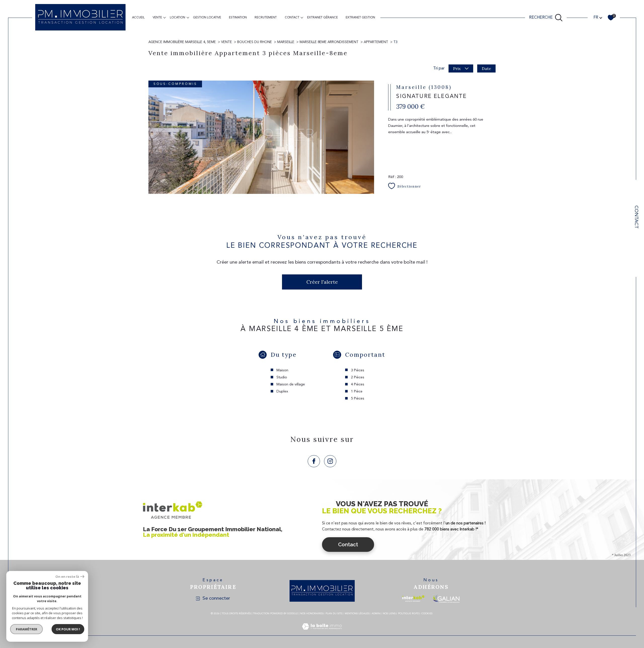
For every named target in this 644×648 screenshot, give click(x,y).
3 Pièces (357, 370)
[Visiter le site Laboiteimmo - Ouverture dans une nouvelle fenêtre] (321, 633)
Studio (281, 377)
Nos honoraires (311, 613)
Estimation (238, 17)
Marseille (285, 42)
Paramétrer (26, 629)
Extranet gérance (322, 17)
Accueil (138, 17)
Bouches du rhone (254, 42)
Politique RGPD (408, 613)
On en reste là (67, 577)
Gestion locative (207, 17)
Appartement (376, 42)
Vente (157, 17)
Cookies (426, 613)
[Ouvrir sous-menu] (164, 17)
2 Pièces (357, 377)
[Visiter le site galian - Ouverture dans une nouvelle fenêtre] (446, 598)
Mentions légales (357, 613)
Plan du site (334, 613)
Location (177, 17)
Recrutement (266, 17)
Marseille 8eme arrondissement (329, 42)
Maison (282, 370)
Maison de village (290, 384)
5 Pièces (357, 398)
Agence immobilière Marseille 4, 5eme (182, 42)
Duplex (282, 391)
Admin (376, 613)
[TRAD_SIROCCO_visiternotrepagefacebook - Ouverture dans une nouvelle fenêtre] (314, 461)
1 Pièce (357, 391)
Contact (636, 217)
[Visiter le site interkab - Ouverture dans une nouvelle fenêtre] (413, 598)
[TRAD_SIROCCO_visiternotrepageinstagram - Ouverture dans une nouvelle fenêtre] (330, 461)
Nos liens (389, 613)
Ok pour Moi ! (68, 629)
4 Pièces (357, 384)
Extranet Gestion (360, 17)
